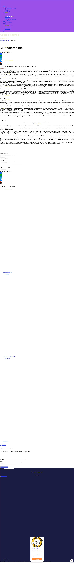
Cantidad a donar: (3, 153)
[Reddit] (37, 62)
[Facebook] (37, 54)
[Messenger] (37, 61)
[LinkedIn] (37, 57)
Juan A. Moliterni (4, 51)
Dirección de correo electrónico (6, 164)
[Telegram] (37, 59)
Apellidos (2, 162)
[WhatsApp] (37, 55)
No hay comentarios (16, 51)
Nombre (2, 160)
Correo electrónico (3, 463)
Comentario (2, 459)
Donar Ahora (3, 157)
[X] (37, 64)
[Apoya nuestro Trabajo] (37, 123)
